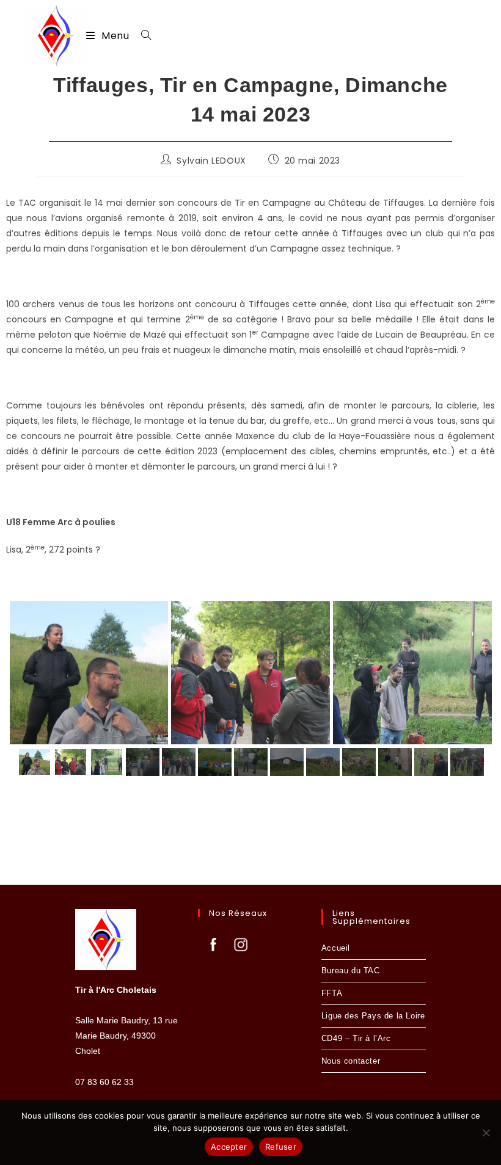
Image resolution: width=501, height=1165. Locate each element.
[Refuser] (486, 1133)
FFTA (331, 993)
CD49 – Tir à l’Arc (356, 1038)
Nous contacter (350, 1060)
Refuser (280, 1147)
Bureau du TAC (350, 970)
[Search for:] (142, 36)
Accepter (229, 1147)
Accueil (335, 948)
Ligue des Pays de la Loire (373, 1015)
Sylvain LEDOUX (211, 160)
